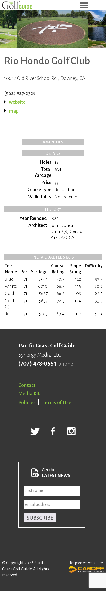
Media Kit (29, 393)
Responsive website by (86, 563)
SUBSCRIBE (40, 518)
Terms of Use (57, 402)
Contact (26, 385)
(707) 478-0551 (37, 364)
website (17, 102)
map (14, 111)
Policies (26, 402)
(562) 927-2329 (20, 93)
